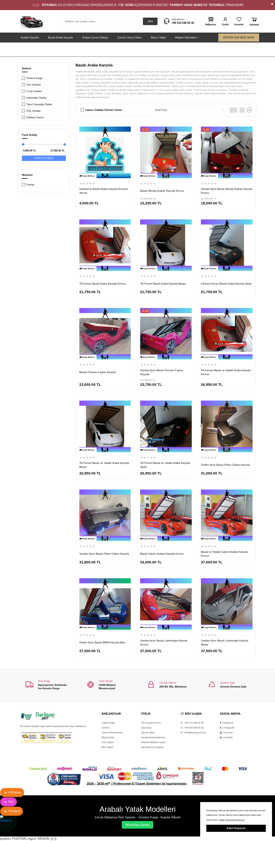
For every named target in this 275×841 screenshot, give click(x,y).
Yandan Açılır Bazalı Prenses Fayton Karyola (161, 372)
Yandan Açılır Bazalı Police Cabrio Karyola (104, 553)
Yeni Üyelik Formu (151, 722)
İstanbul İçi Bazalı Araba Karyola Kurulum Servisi (103, 190)
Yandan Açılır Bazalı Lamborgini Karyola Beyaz (224, 642)
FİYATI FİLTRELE (44, 158)
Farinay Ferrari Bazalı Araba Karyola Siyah (226, 283)
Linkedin (228, 737)
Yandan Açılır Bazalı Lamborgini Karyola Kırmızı (163, 642)
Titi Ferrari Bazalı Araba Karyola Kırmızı (102, 283)
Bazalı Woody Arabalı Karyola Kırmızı (162, 190)
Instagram (229, 727)
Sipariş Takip (148, 732)
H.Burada (14, 792)
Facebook (227, 722)
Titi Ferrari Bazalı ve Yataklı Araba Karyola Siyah (165, 464)
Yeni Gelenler (33, 84)
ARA (150, 21)
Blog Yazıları (108, 737)
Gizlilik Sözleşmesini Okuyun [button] (232, 820)
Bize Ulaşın (107, 747)
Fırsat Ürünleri (34, 91)
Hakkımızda (108, 722)
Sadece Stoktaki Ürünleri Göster (103, 110)
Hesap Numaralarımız (153, 737)
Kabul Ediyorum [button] (236, 828)
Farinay (30, 184)
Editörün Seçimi (35, 117)
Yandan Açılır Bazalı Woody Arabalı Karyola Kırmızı (226, 190)
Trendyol (14, 811)
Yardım (105, 727)
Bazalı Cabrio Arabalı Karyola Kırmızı (162, 553)
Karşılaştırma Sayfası (152, 747)
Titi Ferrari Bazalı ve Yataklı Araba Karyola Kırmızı (226, 372)
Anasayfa (224, 49)
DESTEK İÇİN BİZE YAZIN (238, 37)
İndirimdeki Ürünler (36, 97)
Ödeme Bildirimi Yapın (153, 742)
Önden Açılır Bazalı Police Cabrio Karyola (225, 464)
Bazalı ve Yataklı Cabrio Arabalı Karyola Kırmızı (224, 553)
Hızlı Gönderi (33, 111)
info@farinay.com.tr (195, 732)
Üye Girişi (146, 727)
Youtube (228, 732)
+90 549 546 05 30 (194, 727)
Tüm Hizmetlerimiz (112, 732)
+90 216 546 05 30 (182, 22)
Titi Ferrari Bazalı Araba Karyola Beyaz (163, 283)
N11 (11, 801)
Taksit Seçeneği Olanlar (39, 104)
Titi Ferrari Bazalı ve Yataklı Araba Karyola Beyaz (104, 464)
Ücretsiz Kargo (34, 78)
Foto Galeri (108, 742)
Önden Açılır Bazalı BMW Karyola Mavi (102, 642)
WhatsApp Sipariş (137, 824)
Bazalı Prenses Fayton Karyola (97, 372)
